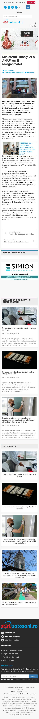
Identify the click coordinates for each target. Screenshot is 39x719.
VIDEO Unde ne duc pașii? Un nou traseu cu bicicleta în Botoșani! (19, 603)
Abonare (33, 676)
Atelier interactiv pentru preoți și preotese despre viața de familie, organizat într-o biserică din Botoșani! (19, 575)
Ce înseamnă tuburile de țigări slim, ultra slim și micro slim (18, 373)
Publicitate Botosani (11, 657)
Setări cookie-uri (27, 712)
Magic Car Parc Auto (11, 654)
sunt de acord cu (20, 679)
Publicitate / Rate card (12, 694)
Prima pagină (17, 692)
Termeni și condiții (8, 710)
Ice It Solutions (8, 660)
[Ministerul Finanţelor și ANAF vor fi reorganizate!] (19, 88)
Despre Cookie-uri (12, 712)
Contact (26, 692)
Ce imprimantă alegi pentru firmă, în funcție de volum (19, 329)
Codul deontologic (29, 694)
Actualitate (30, 72)
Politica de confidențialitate (26, 679)
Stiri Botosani (9, 70)
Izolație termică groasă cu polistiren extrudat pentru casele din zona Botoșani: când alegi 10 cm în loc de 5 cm (18, 420)
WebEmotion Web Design (12, 650)
